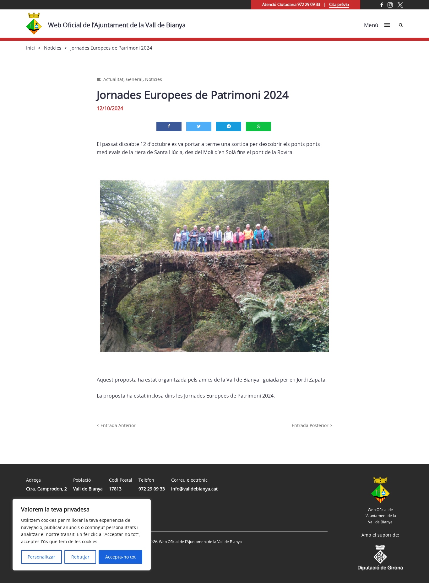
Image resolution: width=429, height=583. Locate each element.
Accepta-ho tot (120, 557)
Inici (30, 48)
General (134, 79)
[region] (82, 534)
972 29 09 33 (151, 489)
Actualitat (113, 79)
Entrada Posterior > (312, 425)
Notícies (52, 48)
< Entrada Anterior (116, 425)
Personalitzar (41, 557)
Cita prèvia (339, 4)
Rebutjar (80, 557)
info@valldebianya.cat (194, 489)
